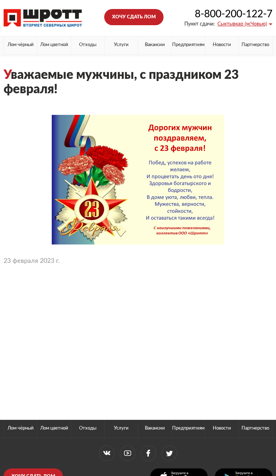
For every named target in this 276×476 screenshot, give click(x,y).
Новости (222, 44)
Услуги (121, 44)
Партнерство (255, 44)
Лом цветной (54, 44)
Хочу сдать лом (134, 17)
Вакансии (155, 44)
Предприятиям (188, 44)
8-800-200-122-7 (233, 14)
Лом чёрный (21, 44)
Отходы (87, 44)
